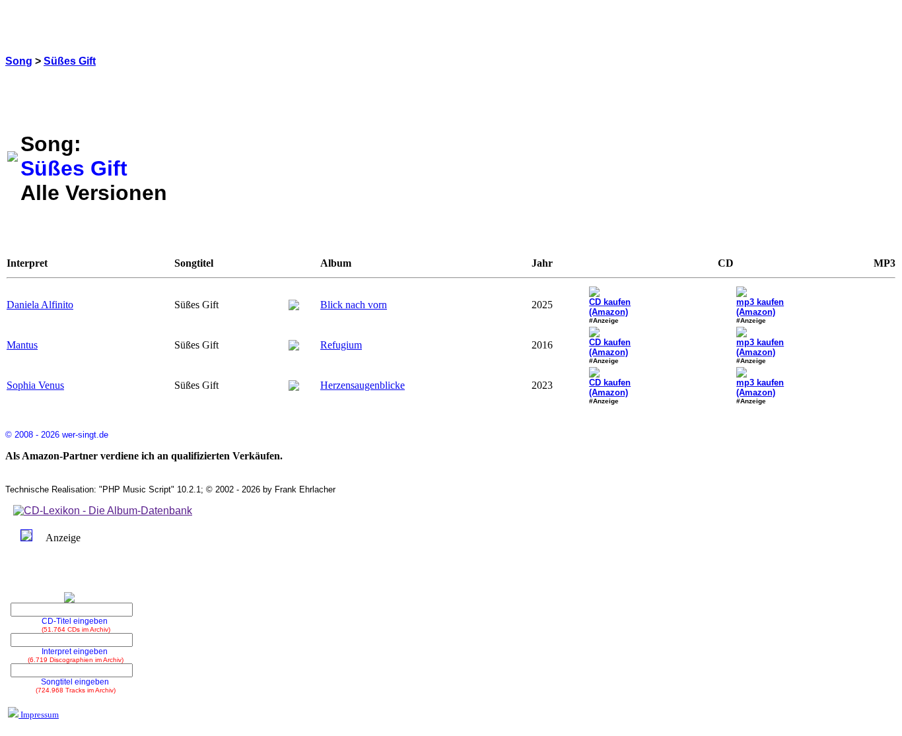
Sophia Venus (35, 385)
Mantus (22, 345)
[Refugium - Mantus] (294, 346)
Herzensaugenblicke (362, 385)
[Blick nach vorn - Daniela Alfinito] (294, 306)
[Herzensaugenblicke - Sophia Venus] (294, 387)
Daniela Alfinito (40, 304)
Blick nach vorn (353, 304)
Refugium (341, 345)
